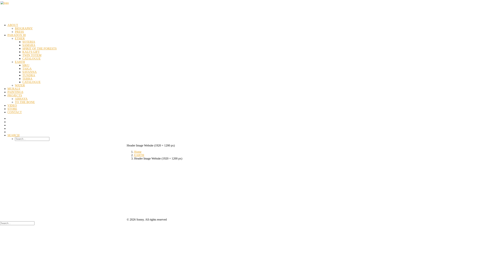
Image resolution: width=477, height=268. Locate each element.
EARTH (20, 61)
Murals (13, 88)
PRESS (19, 31)
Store (12, 108)
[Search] (17, 223)
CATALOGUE (31, 58)
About (12, 25)
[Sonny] (238, 10)
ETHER (20, 38)
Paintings (15, 92)
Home (137, 151)
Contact (14, 112)
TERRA (27, 78)
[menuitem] (242, 28)
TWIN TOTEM (31, 55)
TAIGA (27, 68)
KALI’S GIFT (31, 51)
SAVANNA (29, 72)
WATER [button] (20, 85)
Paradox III (16, 35)
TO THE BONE (25, 102)
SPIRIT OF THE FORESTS (39, 48)
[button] (13, 135)
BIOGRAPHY (24, 28)
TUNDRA (28, 75)
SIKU (25, 65)
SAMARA (28, 45)
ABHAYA (21, 98)
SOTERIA (28, 41)
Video (12, 105)
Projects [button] (14, 95)
